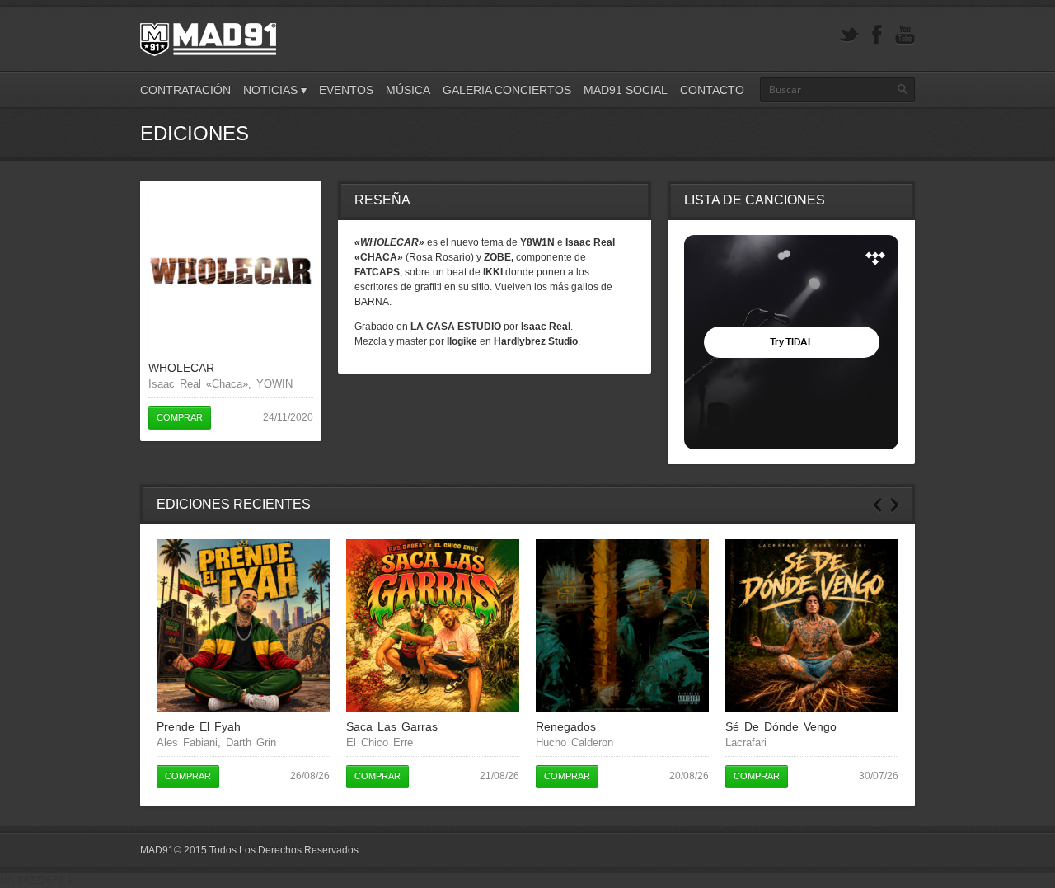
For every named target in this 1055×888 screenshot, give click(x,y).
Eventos (346, 89)
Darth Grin (251, 742)
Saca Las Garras (392, 726)
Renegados (566, 726)
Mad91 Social (626, 89)
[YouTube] (905, 35)
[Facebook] (877, 35)
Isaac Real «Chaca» (198, 384)
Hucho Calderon (574, 742)
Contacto (712, 89)
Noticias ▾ (275, 89)
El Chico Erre (379, 742)
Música (408, 89)
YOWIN (274, 384)
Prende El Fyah (199, 726)
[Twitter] (849, 35)
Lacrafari (746, 742)
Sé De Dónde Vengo (781, 726)
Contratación (185, 89)
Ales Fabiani (187, 742)
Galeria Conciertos (507, 89)
